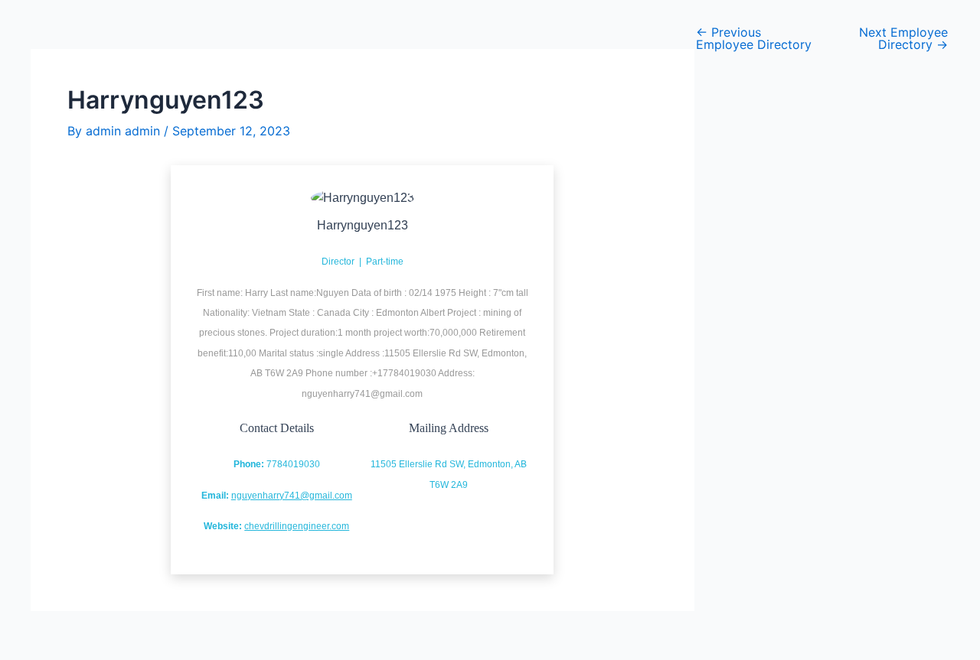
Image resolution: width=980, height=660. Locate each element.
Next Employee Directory (903, 38)
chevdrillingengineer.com (296, 526)
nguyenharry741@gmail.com (291, 495)
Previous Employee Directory (754, 38)
